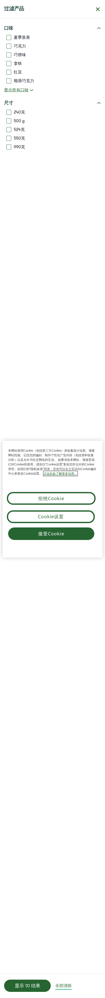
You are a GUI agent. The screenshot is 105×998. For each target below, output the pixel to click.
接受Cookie (51, 534)
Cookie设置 (51, 516)
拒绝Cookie (51, 498)
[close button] (98, 9)
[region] (52, 499)
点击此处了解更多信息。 (60, 473)
